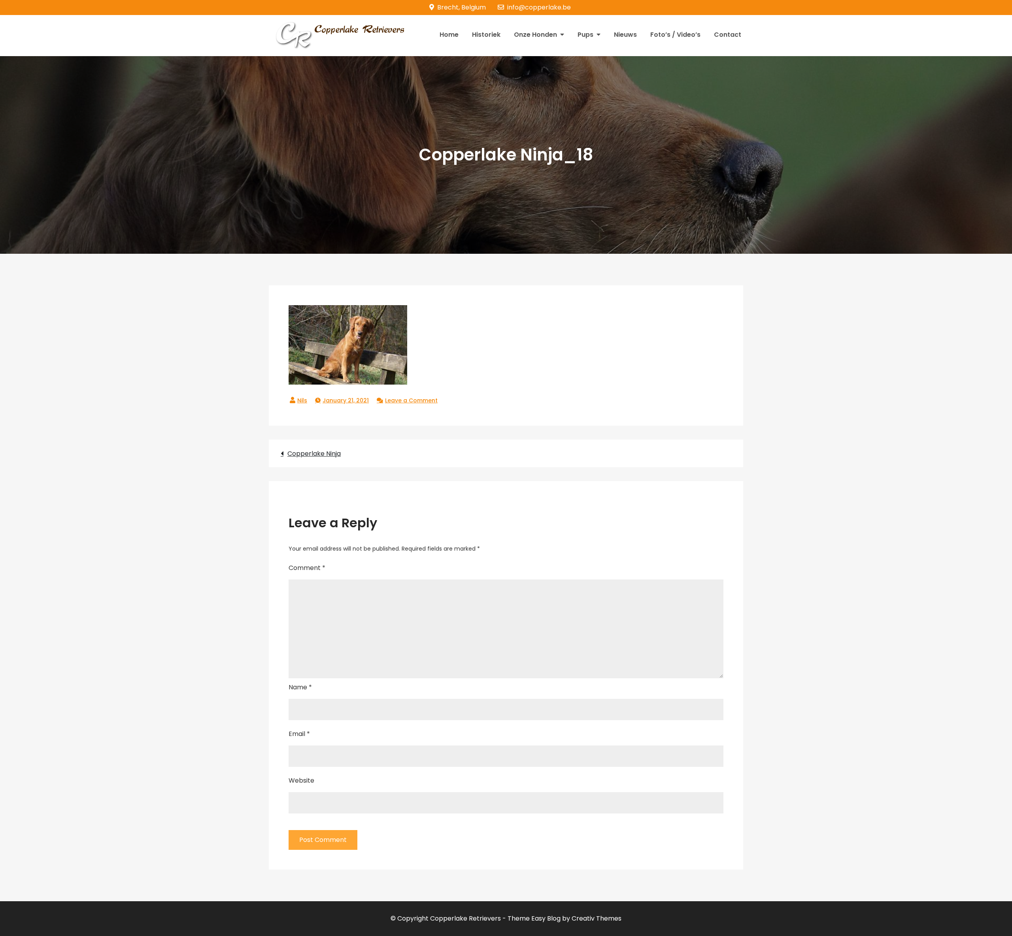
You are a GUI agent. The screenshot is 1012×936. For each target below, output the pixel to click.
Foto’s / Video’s (675, 34)
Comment (307, 567)
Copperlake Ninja (314, 453)
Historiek (486, 34)
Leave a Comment (411, 400)
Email (299, 733)
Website (301, 780)
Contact (727, 34)
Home (449, 34)
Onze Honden (535, 34)
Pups (585, 34)
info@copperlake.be (539, 7)
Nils (302, 400)
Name (300, 687)
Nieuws (625, 34)
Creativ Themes (596, 918)
